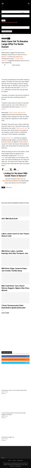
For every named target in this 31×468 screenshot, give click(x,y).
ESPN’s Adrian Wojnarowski (17, 112)
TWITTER (5, 181)
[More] (28, 194)
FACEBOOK (14, 181)
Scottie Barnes (23, 142)
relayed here (9, 138)
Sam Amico (5, 49)
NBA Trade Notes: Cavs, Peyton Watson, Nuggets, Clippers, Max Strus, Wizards (15, 288)
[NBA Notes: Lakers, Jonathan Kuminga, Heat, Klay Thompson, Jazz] (15, 243)
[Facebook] (4, 194)
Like (27, 356)
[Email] (23, 194)
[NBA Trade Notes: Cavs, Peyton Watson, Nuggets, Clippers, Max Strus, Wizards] (15, 278)
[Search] (29, 4)
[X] (8, 194)
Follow (26, 359)
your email (4, 29)
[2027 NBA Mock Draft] (15, 211)
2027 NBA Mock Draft (10, 219)
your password (5, 18)
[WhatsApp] (13, 194)
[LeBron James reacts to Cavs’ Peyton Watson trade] (15, 226)
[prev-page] (2, 310)
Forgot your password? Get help (9, 22)
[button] (2, 4)
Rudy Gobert (16, 56)
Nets (8, 38)
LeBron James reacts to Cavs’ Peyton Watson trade (14, 390)
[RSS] (2, 458)
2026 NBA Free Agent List (8, 437)
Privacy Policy (20, 460)
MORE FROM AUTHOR (21, 203)
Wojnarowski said (21, 128)
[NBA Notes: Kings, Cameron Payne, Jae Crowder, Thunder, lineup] (15, 260)
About (9, 460)
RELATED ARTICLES (8, 203)
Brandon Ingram (7, 142)
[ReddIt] (18, 194)
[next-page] (3, 310)
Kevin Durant (9, 187)
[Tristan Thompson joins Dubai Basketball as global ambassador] (15, 297)
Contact (14, 460)
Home (3, 35)
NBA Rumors (8, 35)
